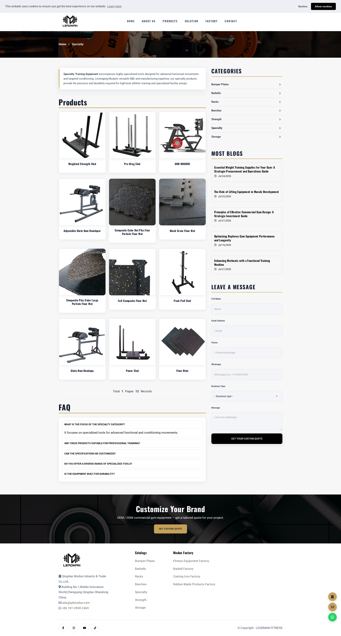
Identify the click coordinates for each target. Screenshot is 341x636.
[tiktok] (95, 628)
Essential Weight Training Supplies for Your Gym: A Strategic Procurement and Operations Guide (244, 169)
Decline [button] (302, 6)
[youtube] (84, 628)
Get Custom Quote (170, 528)
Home (62, 44)
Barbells (216, 93)
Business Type (218, 386)
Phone (214, 342)
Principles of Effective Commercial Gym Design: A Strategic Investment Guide (244, 214)
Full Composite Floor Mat (132, 301)
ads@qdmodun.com (76, 602)
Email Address (218, 321)
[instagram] (73, 628)
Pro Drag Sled (132, 164)
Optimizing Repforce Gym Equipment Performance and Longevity (244, 238)
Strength (216, 119)
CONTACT (231, 21)
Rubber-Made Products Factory (194, 584)
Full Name (216, 299)
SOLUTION (192, 21)
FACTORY (211, 21)
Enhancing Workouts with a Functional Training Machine (242, 263)
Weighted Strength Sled (82, 164)
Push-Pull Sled (182, 301)
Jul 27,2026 (224, 220)
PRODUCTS (170, 21)
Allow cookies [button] (323, 6)
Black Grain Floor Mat (182, 231)
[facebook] (63, 628)
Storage (216, 136)
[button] (279, 84)
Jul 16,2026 (224, 245)
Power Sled (132, 371)
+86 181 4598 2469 (75, 608)
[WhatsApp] (332, 617)
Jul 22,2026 (224, 196)
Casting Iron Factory (186, 576)
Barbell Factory (183, 568)
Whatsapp (216, 364)
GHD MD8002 (182, 164)
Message (215, 408)
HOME (131, 21)
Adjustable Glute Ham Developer (82, 231)
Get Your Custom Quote (246, 438)
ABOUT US (149, 21)
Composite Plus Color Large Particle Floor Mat (82, 302)
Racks (215, 101)
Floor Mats (182, 371)
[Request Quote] (332, 596)
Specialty (77, 44)
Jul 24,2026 (224, 176)
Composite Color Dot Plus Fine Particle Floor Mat (132, 232)
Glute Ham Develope (82, 371)
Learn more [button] (114, 6)
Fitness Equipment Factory (191, 561)
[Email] (332, 607)
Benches (216, 110)
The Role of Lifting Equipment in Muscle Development (246, 192)
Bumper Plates (220, 84)
